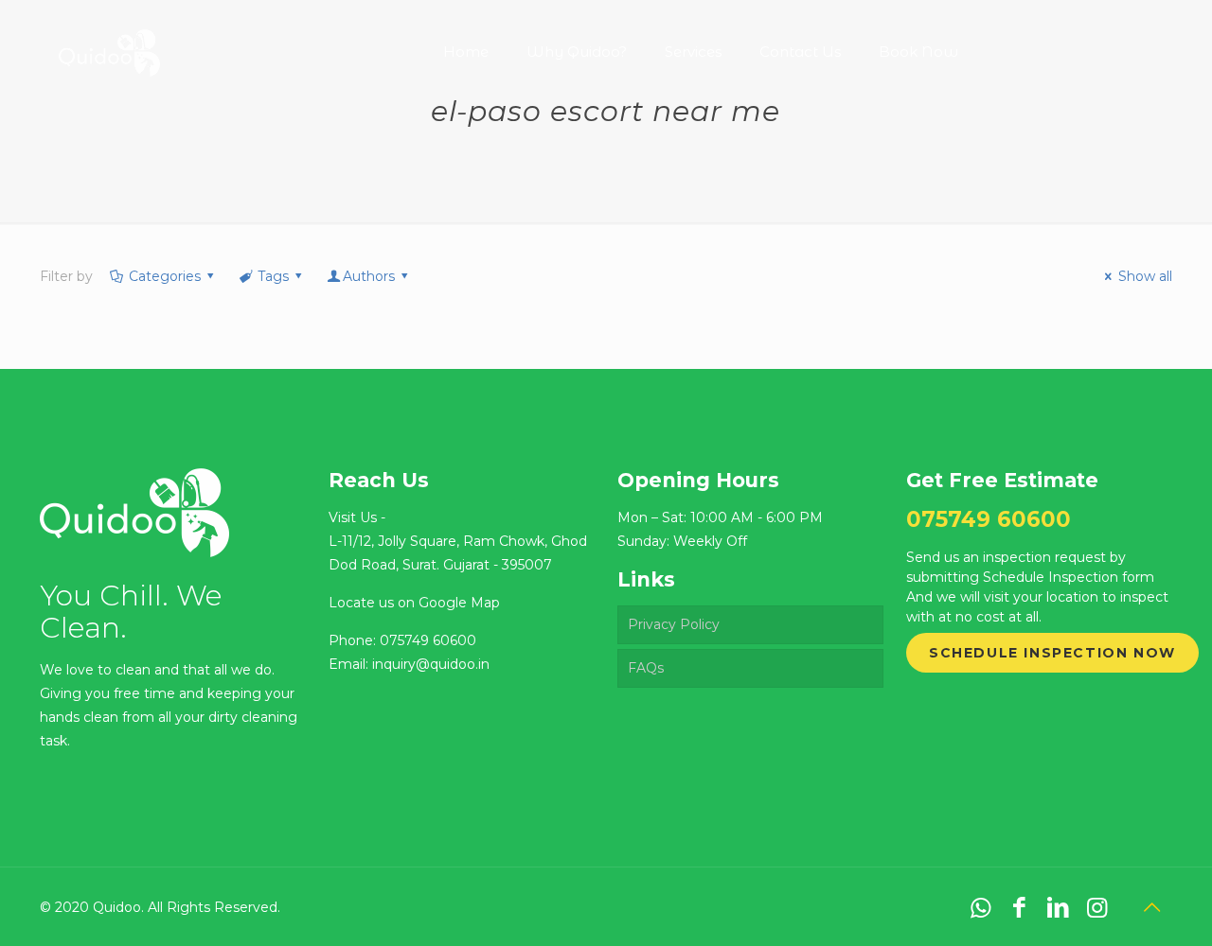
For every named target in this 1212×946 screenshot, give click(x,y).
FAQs (646, 667)
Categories (165, 276)
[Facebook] (1019, 907)
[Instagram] (1097, 907)
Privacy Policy (674, 624)
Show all (1145, 276)
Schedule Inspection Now (1052, 652)
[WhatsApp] (980, 907)
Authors (369, 276)
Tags (273, 276)
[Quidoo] (109, 38)
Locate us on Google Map (414, 602)
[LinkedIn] (1058, 907)
